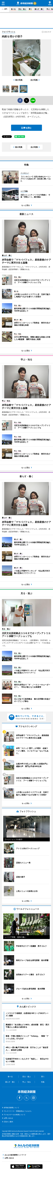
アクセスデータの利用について (14, 1115)
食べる (13, 9)
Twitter (26, 1097)
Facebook (19, 1097)
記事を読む (26, 127)
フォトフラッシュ (8, 32)
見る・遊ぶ (22, 9)
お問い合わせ (8, 1118)
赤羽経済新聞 (25, 3)
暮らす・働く (39, 9)
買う (30, 9)
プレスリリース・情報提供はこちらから (18, 1111)
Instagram (33, 1097)
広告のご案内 (8, 1122)
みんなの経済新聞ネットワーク (26, 1146)
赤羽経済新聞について (11, 1108)
